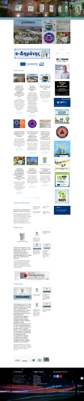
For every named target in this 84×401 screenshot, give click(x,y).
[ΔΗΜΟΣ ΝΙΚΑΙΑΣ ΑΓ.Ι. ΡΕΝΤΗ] (42, 8)
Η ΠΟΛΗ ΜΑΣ (27, 18)
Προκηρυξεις (18, 227)
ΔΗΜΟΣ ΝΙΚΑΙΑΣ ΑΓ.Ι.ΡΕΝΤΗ (18, 18)
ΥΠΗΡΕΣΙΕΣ (34, 18)
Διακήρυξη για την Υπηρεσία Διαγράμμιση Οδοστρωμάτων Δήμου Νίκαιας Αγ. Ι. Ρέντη (36, 252)
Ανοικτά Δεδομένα (36, 378)
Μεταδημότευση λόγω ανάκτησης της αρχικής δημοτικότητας (36, 207)
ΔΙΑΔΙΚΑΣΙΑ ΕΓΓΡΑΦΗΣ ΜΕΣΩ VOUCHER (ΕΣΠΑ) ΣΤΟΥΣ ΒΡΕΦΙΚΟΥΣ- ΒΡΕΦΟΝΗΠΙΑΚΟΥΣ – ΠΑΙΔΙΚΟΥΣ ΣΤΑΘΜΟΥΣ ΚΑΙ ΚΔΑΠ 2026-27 (63, 39)
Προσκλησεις (18, 284)
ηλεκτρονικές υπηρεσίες (51, 18)
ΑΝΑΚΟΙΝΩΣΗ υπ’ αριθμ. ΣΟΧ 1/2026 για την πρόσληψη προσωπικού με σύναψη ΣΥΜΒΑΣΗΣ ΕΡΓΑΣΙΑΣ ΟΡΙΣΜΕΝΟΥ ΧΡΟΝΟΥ (46, 297)
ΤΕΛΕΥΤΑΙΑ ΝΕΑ (19, 70)
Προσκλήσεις (16, 302)
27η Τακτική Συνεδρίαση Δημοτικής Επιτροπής (37, 295)
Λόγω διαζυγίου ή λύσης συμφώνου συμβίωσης (37, 212)
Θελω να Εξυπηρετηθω (22, 203)
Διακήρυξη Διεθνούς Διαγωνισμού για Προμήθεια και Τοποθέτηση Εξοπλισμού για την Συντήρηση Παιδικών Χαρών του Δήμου (47, 254)
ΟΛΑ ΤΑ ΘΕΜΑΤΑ (49, 227)
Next (38, 197)
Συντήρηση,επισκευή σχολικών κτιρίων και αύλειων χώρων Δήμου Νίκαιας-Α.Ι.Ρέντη (36, 240)
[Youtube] (60, 376)
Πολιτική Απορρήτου (37, 376)
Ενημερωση (49, 35)
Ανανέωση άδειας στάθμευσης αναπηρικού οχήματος (47, 212)
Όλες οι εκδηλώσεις (37, 382)
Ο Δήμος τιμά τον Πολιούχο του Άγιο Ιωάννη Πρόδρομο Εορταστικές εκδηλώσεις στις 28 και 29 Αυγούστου (63, 27)
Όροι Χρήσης (35, 375)
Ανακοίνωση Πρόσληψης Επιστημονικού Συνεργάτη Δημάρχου (47, 310)
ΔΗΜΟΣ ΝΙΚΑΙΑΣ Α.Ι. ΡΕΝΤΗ (49, 395)
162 (35, 197)
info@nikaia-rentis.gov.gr (22, 379)
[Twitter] (57, 376)
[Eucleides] (82, 378)
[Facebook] (54, 376)
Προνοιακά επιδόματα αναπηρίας (46, 207)
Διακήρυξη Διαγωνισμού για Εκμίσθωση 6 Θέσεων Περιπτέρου (47, 232)
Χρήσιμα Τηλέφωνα (37, 379)
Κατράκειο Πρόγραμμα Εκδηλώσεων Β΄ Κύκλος (28, 33)
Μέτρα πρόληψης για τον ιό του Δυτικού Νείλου (49, 27)
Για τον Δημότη (41, 18)
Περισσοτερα (19, 112)
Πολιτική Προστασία (49, 24)
